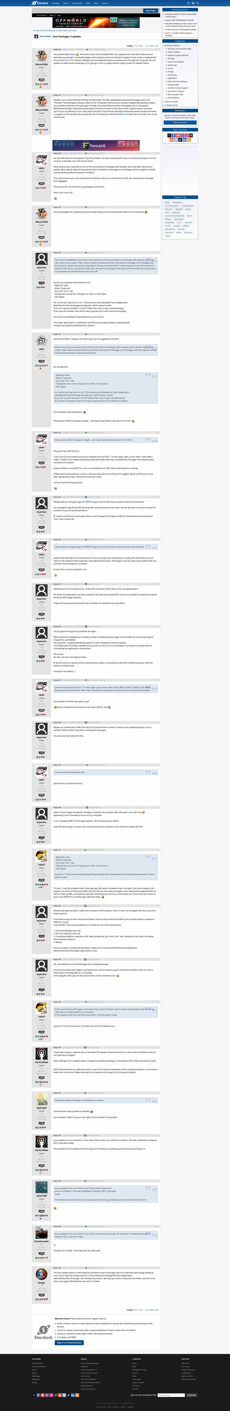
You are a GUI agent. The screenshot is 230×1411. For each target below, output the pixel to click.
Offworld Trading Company (90, 1382)
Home (35, 30)
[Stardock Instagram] (186, 135)
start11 (179, 223)
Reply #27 (57, 95)
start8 (167, 212)
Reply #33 (57, 497)
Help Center (185, 1363)
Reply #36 (57, 626)
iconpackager (169, 223)
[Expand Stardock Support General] (166, 55)
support (167, 236)
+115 (41, 1077)
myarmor (41, 267)
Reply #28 (57, 153)
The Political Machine (88, 1379)
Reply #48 (57, 1181)
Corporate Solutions (39, 1366)
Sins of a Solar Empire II (89, 1373)
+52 (41, 361)
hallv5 (41, 864)
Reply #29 (57, 207)
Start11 (34, 1370)
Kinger (41, 1282)
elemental (181, 229)
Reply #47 (57, 1135)
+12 (41, 1253)
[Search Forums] (197, 3)
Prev (140, 46)
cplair (42, 168)
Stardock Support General (65, 30)
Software (55, 3)
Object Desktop (37, 1363)
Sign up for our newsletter (143, 1395)
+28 (41, 1123)
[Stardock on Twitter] (169, 135)
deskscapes (176, 212)
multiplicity (179, 209)
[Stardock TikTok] (180, 140)
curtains (178, 233)
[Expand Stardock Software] (163, 45)
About (134, 1363)
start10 (189, 216)
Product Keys (186, 1373)
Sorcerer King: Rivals (88, 1389)
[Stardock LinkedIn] (184, 140)
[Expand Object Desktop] (166, 52)
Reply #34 (57, 539)
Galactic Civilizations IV (89, 1370)
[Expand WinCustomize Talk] (166, 94)
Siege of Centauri (87, 1386)
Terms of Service (113, 1407)
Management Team (139, 1370)
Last (156, 46)
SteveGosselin (41, 1241)
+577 (41, 183)
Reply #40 (57, 807)
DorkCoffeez (41, 1062)
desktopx (168, 219)
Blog (96, 3)
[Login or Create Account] (188, 3)
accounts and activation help (174, 216)
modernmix (188, 233)
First (136, 46)
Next (152, 46)
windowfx (186, 226)
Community (77, 3)
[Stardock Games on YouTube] (178, 135)
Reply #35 (57, 584)
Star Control (85, 1376)
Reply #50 (57, 1268)
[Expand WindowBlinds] (166, 98)
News (88, 3)
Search (51, 15)
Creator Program (138, 1382)
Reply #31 (57, 334)
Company (136, 1359)
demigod (177, 226)
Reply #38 (57, 722)
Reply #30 (57, 252)
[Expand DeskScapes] (166, 65)
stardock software (188, 206)
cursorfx (168, 226)
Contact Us (136, 1386)
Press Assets (136, 1379)
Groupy (34, 1382)
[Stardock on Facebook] (174, 135)
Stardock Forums (94, 497)
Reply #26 (57, 49)
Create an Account (187, 1370)
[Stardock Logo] (39, 3)
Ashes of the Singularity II (90, 1363)
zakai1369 (41, 1195)
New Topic (151, 10)
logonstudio (169, 233)
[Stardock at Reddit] (171, 140)
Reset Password (187, 1376)
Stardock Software (46, 30)
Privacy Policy (100, 1407)
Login (59, 15)
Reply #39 (57, 765)
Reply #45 (57, 1047)
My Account (185, 1366)
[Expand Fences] (166, 68)
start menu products (172, 206)
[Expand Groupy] (166, 71)
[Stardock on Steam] (191, 135)
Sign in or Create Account (69, 1342)
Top (157, 49)
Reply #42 (57, 906)
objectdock (168, 209)
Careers (135, 1373)
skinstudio (188, 223)
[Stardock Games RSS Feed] (189, 140)
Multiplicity (36, 1379)
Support (104, 3)
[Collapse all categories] (196, 45)
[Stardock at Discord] (176, 140)
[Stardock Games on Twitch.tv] (182, 135)
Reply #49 (57, 1226)
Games (66, 3)
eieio (41, 349)
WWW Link (123, 114)
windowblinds (177, 202)
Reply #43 (57, 959)
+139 (41, 1211)
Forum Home (41, 15)
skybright (42, 1107)
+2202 (42, 80)
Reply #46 (57, 1093)
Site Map (131, 1407)
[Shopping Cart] (193, 3)
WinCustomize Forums (97, 49)
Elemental (84, 1366)
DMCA (123, 1407)
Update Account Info (188, 1379)
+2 (41, 283)
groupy (188, 209)
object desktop (170, 229)
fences (167, 202)
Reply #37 (57, 680)
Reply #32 (57, 432)
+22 (41, 1295)
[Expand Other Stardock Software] (166, 81)
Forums (135, 1389)
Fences (34, 1373)
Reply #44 (57, 1002)
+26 (41, 880)
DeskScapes (36, 1376)
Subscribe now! (180, 122)
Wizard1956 (42, 64)
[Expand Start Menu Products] (166, 91)
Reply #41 (57, 850)
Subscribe (191, 1395)
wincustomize (178, 219)
